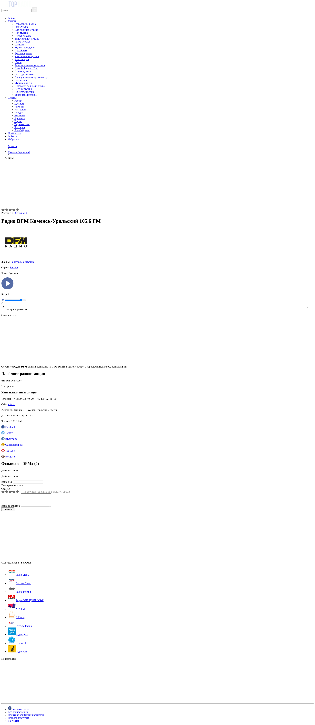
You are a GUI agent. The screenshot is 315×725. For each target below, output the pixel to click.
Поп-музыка (21, 32)
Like (311, 306)
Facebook (10, 427)
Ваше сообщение (10, 505)
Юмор (18, 62)
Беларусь (19, 103)
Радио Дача (22, 634)
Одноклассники (14, 444)
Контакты (13, 720)
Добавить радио (20, 709)
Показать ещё (8, 658)
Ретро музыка (22, 41)
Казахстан (20, 109)
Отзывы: (21, 213)
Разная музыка (23, 71)
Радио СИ (21, 651)
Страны (12, 97)
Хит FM (20, 608)
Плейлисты (14, 133)
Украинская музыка (26, 94)
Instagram (10, 456)
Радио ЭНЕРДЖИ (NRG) (30, 600)
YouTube (10, 450)
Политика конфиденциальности (26, 715)
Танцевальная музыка (27, 38)
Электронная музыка (26, 29)
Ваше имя (6, 481)
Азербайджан (22, 130)
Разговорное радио (25, 23)
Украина (19, 106)
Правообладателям (18, 717)
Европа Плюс (23, 583)
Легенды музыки (24, 74)
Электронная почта (12, 485)
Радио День (22, 574)
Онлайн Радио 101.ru (26, 68)
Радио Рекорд (23, 591)
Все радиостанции (18, 712)
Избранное (14, 139)
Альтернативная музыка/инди (31, 77)
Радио (11, 18)
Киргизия (19, 115)
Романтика (21, 80)
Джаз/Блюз (21, 50)
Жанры (12, 21)
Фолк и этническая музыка (30, 65)
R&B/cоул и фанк (24, 91)
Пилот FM (21, 643)
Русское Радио (24, 626)
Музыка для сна (23, 83)
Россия (18, 100)
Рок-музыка (21, 26)
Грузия (18, 121)
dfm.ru (11, 404)
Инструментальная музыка (30, 86)
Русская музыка (23, 53)
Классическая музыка (27, 56)
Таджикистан (22, 124)
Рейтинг (12, 136)
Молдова (19, 112)
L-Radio (20, 617)
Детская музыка (23, 88)
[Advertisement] (99, 185)
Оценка (5, 488)
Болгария (19, 127)
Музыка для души (25, 47)
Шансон (19, 44)
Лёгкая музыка (23, 35)
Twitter (9, 433)
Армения (19, 118)
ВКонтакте (11, 438)
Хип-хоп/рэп (22, 59)
